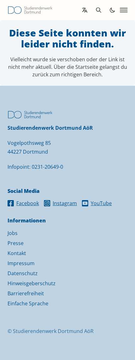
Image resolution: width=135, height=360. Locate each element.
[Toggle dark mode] (112, 10)
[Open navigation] (123, 10)
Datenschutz (23, 273)
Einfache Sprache (28, 303)
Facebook (27, 203)
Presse (16, 243)
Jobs (13, 233)
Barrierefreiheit (26, 293)
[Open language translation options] (84, 10)
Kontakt (17, 253)
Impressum (21, 263)
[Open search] (98, 10)
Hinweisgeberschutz (32, 283)
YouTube (101, 203)
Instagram (65, 203)
